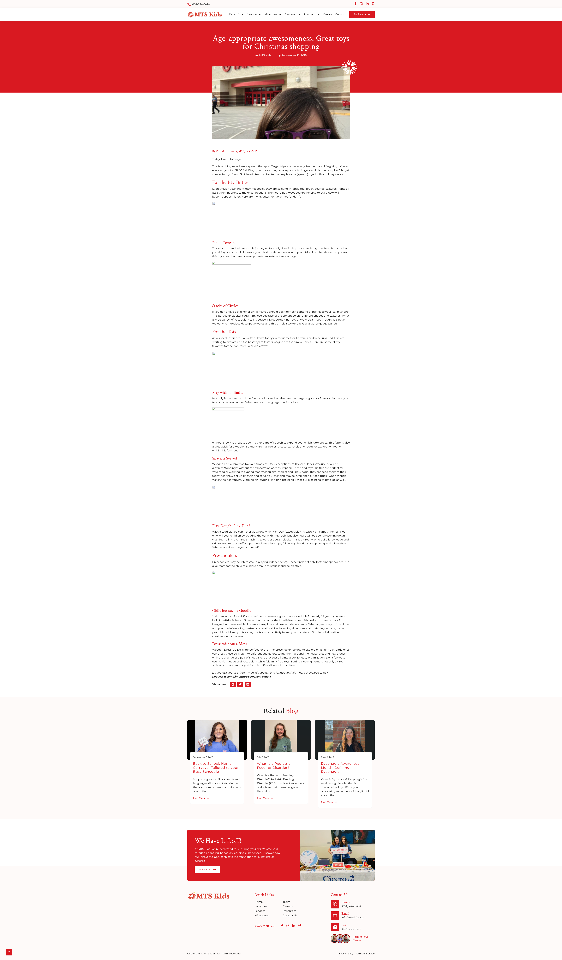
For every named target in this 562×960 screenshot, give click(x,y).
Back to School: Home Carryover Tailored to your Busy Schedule (216, 768)
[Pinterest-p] (373, 3)
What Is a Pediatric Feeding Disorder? (273, 765)
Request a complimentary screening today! (241, 676)
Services (252, 14)
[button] (233, 684)
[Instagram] (361, 3)
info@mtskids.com (353, 917)
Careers (327, 14)
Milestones (270, 14)
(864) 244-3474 (351, 906)
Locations (310, 14)
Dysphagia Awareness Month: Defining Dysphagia (340, 768)
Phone (345, 902)
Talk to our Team (360, 938)
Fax (343, 925)
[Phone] (335, 904)
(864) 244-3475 (351, 929)
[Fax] (335, 927)
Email (345, 914)
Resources (291, 14)
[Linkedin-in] (367, 3)
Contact (340, 14)
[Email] (335, 915)
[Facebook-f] (355, 3)
